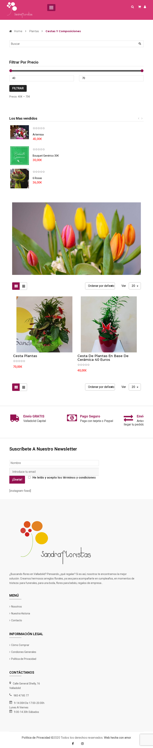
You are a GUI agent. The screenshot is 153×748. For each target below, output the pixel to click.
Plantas (34, 31)
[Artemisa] (19, 132)
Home (18, 31)
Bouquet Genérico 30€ (46, 155)
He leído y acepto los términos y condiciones (64, 477)
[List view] (23, 286)
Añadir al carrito (42, 357)
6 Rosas (37, 178)
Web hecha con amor (117, 737)
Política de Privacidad (36, 737)
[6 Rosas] (19, 178)
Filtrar (18, 88)
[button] (139, 118)
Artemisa (38, 134)
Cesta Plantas (25, 356)
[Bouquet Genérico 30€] (19, 155)
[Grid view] (16, 286)
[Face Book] (73, 743)
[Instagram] (82, 743)
